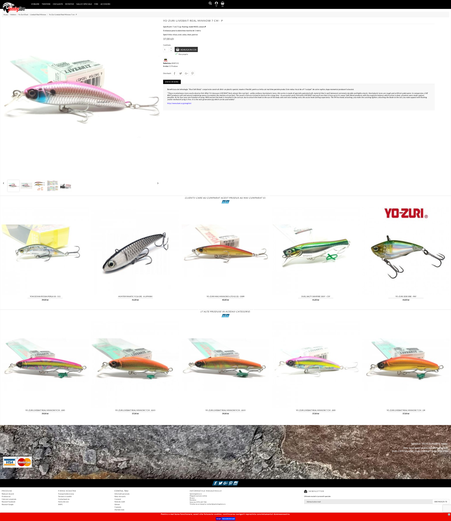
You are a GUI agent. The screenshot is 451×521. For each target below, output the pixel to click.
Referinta (167, 63)
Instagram (238, 482)
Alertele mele (119, 510)
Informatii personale (122, 494)
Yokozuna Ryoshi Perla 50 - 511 (45, 296)
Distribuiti (174, 73)
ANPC (60, 504)
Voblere (35, 4)
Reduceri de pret (8, 494)
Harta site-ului (63, 502)
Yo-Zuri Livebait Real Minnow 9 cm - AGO (225, 410)
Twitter (223, 482)
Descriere (172, 81)
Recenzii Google (7, 504)
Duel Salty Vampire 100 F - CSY (315, 296)
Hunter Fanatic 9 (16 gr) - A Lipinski (135, 296)
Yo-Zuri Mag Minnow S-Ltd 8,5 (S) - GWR (225, 296)
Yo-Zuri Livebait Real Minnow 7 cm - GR (406, 410)
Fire (96, 4)
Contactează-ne (63, 499)
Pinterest (192, 73)
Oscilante (58, 4)
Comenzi (118, 499)
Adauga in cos (188, 49)
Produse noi (6, 496)
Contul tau (121, 491)
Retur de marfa (120, 496)
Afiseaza (19, 280)
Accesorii (105, 4)
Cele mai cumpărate (9, 499)
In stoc (166, 66)
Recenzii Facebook (8, 502)
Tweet (180, 73)
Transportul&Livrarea (66, 494)
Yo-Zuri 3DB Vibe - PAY (405, 296)
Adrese (117, 504)
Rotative (69, 4)
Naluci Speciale (84, 4)
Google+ (186, 73)
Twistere (46, 4)
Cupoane (118, 507)
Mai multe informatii (228, 519)
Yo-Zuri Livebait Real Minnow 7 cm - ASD (316, 410)
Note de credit (120, 502)
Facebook (218, 482)
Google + (228, 482)
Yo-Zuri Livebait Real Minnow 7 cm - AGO (135, 410)
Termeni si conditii (65, 496)
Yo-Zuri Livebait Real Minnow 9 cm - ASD (45, 410)
